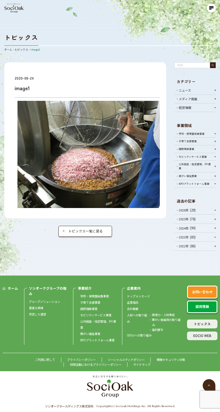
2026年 (184, 210)
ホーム (13, 288)
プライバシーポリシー (81, 359)
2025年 (184, 219)
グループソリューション (44, 301)
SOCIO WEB (202, 335)
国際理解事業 (186, 149)
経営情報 (185, 107)
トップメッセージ (138, 296)
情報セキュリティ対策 (171, 359)
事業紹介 (85, 288)
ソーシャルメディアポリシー (126, 359)
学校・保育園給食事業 (192, 134)
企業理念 (132, 302)
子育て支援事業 (188, 141)
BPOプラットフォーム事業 (194, 184)
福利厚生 (157, 330)
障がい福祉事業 (188, 176)
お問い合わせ (202, 291)
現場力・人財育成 (163, 315)
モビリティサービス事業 (193, 157)
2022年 (184, 246)
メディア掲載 (188, 99)
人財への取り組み (137, 318)
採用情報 (202, 306)
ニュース (185, 90)
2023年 (184, 237)
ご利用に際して (45, 359)
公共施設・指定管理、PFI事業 (195, 166)
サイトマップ (141, 364)
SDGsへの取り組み (139, 335)
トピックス (202, 323)
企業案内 (134, 288)
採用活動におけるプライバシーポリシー (95, 364)
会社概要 (132, 309)
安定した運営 (37, 314)
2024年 (184, 228)
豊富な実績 (36, 308)
